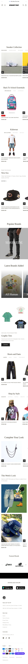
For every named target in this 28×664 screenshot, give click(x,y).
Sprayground (8, 90)
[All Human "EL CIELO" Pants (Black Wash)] (11, 370)
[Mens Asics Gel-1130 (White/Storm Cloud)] (11, 63)
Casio (14, 90)
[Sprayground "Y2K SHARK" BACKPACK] (11, 103)
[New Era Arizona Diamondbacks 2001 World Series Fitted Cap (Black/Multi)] (11, 194)
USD (10, 646)
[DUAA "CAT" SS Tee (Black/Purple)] (11, 409)
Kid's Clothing (7, 132)
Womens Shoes (12, 50)
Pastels (16, 396)
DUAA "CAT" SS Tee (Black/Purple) (9, 422)
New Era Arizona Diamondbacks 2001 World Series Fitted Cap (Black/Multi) (10, 207)
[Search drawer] (23, 5)
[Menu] (2, 5)
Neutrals (10, 396)
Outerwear (20, 90)
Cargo (15, 357)
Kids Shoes (20, 50)
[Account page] (5, 5)
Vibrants (22, 396)
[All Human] (11, 284)
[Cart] (25, 5)
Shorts (5, 357)
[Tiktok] (6, 638)
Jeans (10, 357)
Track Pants (22, 357)
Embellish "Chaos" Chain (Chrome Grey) (11, 464)
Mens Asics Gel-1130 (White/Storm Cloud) (11, 75)
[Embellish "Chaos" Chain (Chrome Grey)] (11, 451)
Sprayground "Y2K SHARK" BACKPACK (10, 117)
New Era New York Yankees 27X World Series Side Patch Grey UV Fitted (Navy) (10, 545)
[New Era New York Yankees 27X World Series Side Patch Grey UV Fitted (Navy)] (11, 528)
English (4, 646)
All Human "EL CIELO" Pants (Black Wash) (11, 382)
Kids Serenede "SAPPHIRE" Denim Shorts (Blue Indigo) (10, 158)
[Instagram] (3, 638)
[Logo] (14, 5)
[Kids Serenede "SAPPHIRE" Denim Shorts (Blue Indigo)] (11, 145)
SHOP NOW (14, 34)
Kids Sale (22, 132)
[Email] (9, 638)
